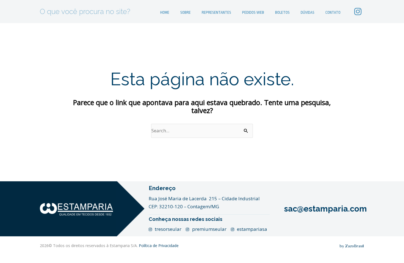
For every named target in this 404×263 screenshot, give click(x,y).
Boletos (282, 12)
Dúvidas (307, 12)
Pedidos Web (253, 12)
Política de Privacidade (159, 245)
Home (164, 12)
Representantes (216, 12)
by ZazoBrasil (352, 246)
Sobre (185, 12)
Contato (333, 12)
